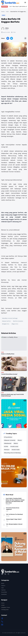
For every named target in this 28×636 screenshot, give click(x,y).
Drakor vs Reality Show (7, 353)
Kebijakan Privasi (5, 607)
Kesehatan (4, 594)
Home (2, 11)
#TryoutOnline (8, 437)
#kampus (6, 449)
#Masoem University (9, 440)
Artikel (3, 605)
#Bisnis (16, 443)
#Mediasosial (7, 443)
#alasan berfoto (6, 321)
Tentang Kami (4, 609)
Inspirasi (3, 590)
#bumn (20, 440)
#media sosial (14, 446)
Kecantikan (4, 592)
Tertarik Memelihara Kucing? (9, 374)
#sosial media (15, 449)
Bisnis (2, 583)
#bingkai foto (5, 324)
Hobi (7, 11)
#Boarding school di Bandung (12, 452)
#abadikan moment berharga (9, 318)
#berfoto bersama (18, 321)
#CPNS (6, 446)
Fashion (3, 585)
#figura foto (15, 324)
